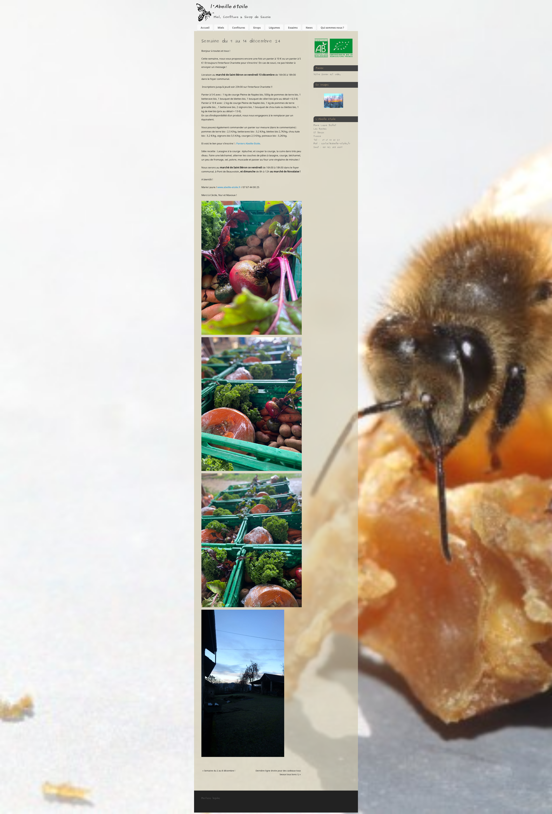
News (309, 27)
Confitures (238, 27)
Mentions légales (210, 798)
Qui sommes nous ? (332, 27)
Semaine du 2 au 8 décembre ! (218, 770)
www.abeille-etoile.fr (229, 187)
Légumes (274, 27)
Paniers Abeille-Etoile (248, 143)
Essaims (293, 27)
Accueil (205, 27)
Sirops (257, 27)
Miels (221, 27)
